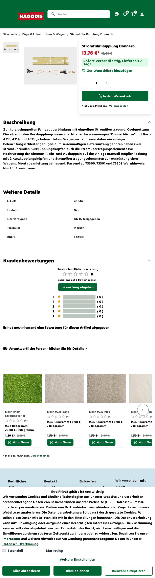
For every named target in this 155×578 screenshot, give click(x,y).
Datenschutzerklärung (20, 544)
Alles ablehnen (77, 571)
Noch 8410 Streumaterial (15, 414)
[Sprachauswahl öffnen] (117, 14)
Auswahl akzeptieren (129, 571)
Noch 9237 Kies (99, 411)
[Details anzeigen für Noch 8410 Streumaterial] (22, 388)
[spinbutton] (96, 83)
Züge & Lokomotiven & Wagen (44, 34)
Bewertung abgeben (78, 287)
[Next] (143, 410)
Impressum (11, 538)
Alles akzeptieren (26, 571)
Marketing (54, 550)
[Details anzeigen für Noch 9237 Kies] (106, 388)
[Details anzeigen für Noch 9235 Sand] (64, 388)
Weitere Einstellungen (77, 559)
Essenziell (15, 550)
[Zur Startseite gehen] (31, 14)
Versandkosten (118, 105)
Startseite (10, 34)
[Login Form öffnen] (142, 14)
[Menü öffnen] (12, 14)
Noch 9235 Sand (58, 411)
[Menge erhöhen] (107, 83)
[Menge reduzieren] (86, 83)
